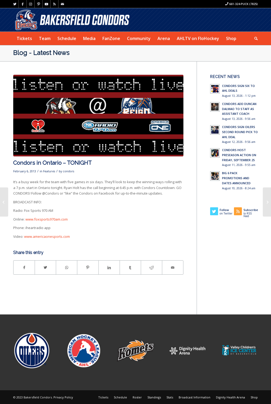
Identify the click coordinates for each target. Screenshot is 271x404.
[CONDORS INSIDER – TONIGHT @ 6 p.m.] (267, 202)
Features (49, 171)
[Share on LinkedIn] (109, 267)
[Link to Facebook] (22, 4)
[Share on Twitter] (45, 267)
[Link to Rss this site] (54, 4)
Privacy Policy (63, 397)
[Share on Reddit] (151, 267)
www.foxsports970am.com (46, 219)
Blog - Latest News (41, 52)
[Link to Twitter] (15, 4)
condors (68, 171)
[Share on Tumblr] (130, 267)
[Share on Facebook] (24, 267)
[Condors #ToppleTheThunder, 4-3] (4, 202)
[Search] (254, 38)
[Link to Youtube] (46, 4)
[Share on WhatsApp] (66, 267)
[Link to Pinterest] (38, 4)
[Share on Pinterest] (87, 267)
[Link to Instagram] (30, 4)
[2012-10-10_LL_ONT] (98, 116)
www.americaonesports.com (47, 236)
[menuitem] (24, 38)
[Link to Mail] (62, 4)
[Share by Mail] (172, 267)
